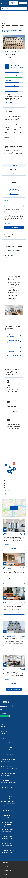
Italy (15, 16)
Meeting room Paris (5, 817)
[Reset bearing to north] (4, 488)
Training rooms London (6, 780)
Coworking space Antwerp (7, 836)
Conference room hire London (8, 759)
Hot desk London (5, 761)
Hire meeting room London (7, 770)
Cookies (6, 866)
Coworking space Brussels (7, 838)
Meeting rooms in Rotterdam (7, 749)
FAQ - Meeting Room (5, 735)
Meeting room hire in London (7, 787)
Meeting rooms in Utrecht (7, 745)
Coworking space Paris (6, 819)
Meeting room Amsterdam (7, 822)
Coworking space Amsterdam (8, 826)
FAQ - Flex (3, 733)
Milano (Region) (21, 16)
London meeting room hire (7, 766)
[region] (14, 465)
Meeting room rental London (7, 784)
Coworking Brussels (5, 840)
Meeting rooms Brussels (6, 845)
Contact (2, 728)
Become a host (4, 731)
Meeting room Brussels (6, 843)
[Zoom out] (4, 485)
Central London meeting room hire (9, 805)
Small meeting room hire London (8, 782)
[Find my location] (4, 480)
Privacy (5, 874)
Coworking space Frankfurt (7, 852)
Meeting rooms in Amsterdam (7, 742)
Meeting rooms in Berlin (6, 796)
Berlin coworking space (6, 824)
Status (2, 738)
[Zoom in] (4, 483)
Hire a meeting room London (7, 801)
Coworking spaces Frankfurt (7, 850)
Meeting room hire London (7, 754)
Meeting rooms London (6, 752)
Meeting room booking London (8, 773)
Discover (9, 16)
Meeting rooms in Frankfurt (7, 798)
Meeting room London (6, 756)
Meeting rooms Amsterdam (7, 829)
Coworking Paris (4, 812)
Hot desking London (5, 775)
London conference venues (7, 763)
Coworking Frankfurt (5, 847)
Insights (2, 724)
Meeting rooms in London (7, 791)
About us (3, 726)
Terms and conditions (9, 870)
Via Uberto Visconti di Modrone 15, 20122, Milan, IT (13, 31)
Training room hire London (7, 810)
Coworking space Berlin (6, 815)
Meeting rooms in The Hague (7, 747)
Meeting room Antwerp (6, 833)
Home (3, 16)
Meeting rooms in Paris (6, 794)
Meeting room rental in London (8, 803)
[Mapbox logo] (6, 490)
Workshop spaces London (7, 808)
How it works (4, 721)
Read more (7, 156)
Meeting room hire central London (9, 768)
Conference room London (7, 777)
